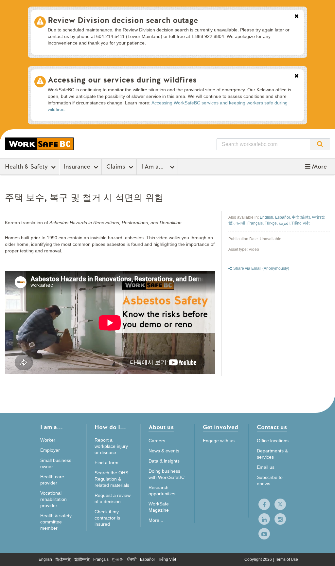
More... (156, 520)
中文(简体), (302, 217)
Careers (157, 440)
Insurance (77, 167)
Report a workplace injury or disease (111, 446)
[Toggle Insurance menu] (96, 167)
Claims (115, 167)
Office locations (273, 440)
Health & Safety (26, 167)
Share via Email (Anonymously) (261, 268)
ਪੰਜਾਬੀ (132, 559)
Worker (47, 440)
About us (161, 427)
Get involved (220, 427)
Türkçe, (272, 223)
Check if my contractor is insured (107, 518)
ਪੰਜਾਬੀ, (241, 223)
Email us (265, 467)
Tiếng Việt (167, 559)
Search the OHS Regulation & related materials (112, 479)
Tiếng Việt (300, 223)
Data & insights (164, 461)
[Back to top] (323, 554)
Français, (256, 223)
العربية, (285, 223)
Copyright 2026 (258, 559)
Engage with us (219, 440)
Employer (50, 450)
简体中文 (63, 559)
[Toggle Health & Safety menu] (54, 167)
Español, (283, 217)
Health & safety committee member (56, 522)
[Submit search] (320, 144)
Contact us (272, 427)
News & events (164, 450)
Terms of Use (286, 559)
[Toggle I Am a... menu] (173, 167)
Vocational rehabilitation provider (53, 499)
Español (147, 559)
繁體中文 (82, 559)
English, (267, 217)
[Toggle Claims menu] (131, 167)
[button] (316, 166)
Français (101, 559)
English (45, 559)
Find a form (106, 462)
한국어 (118, 559)
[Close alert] (296, 16)
